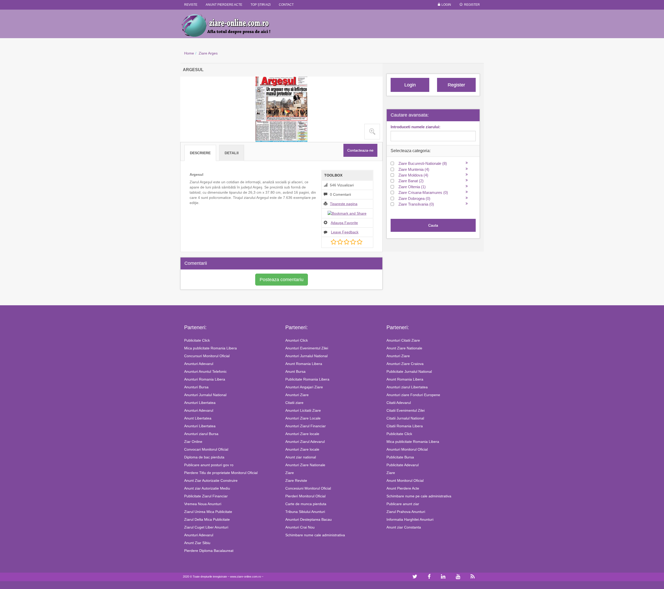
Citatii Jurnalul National (405, 418)
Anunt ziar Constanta (403, 527)
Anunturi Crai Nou (300, 527)
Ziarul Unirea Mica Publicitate (208, 512)
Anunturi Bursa (196, 387)
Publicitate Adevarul (402, 465)
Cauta (433, 225)
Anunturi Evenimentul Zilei (306, 348)
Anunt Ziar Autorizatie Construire (211, 480)
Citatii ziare (294, 403)
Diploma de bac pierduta (204, 457)
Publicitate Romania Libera (307, 379)
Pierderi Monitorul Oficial (305, 496)
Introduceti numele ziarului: (415, 127)
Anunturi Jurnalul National (205, 395)
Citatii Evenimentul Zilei (405, 410)
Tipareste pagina (343, 204)
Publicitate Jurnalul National (409, 371)
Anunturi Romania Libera (204, 379)
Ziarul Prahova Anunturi (405, 512)
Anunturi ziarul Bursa (201, 434)
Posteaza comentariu (281, 279)
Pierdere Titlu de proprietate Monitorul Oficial (221, 473)
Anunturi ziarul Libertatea (407, 387)
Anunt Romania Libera (303, 364)
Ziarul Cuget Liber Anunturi (206, 527)
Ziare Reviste (296, 480)
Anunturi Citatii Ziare (403, 340)
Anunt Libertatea (197, 418)
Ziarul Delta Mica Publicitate (207, 519)
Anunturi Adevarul (198, 364)
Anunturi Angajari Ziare (304, 387)
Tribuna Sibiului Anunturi (305, 512)
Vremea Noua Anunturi (202, 504)
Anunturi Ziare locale (302, 434)
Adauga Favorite (344, 223)
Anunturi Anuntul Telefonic (205, 371)
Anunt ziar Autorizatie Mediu (207, 488)
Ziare (289, 473)
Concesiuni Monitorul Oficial (308, 488)
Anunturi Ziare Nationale (305, 465)
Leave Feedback (344, 232)
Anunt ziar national (300, 457)
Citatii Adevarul (398, 403)
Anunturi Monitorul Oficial (407, 449)
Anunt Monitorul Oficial (405, 480)
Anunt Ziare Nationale (404, 348)
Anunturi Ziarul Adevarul (305, 441)
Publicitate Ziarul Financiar (206, 496)
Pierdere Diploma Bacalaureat (208, 551)
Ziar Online (193, 441)
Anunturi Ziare (297, 395)
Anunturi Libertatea (200, 403)
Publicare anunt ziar (402, 504)
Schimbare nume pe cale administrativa (418, 496)
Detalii (232, 153)
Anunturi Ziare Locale (303, 418)
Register (472, 4)
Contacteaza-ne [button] (360, 150)
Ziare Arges (208, 53)
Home (189, 53)
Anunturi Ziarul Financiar (305, 426)
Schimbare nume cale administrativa (315, 535)
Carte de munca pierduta (305, 504)
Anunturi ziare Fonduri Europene (413, 395)
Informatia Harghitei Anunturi (409, 519)
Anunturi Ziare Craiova (405, 364)
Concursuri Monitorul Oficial (207, 356)
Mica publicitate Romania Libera (210, 348)
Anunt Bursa (295, 371)
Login (446, 4)
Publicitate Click (197, 340)
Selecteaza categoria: (411, 150)
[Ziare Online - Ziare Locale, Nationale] (230, 25)
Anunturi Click (296, 340)
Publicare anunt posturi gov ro (208, 465)
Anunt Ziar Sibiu (197, 543)
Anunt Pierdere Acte (402, 488)
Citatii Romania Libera (404, 426)
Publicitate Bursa (400, 457)
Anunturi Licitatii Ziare (303, 410)
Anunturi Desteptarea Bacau (308, 519)
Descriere (200, 153)
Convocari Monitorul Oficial (206, 449)
